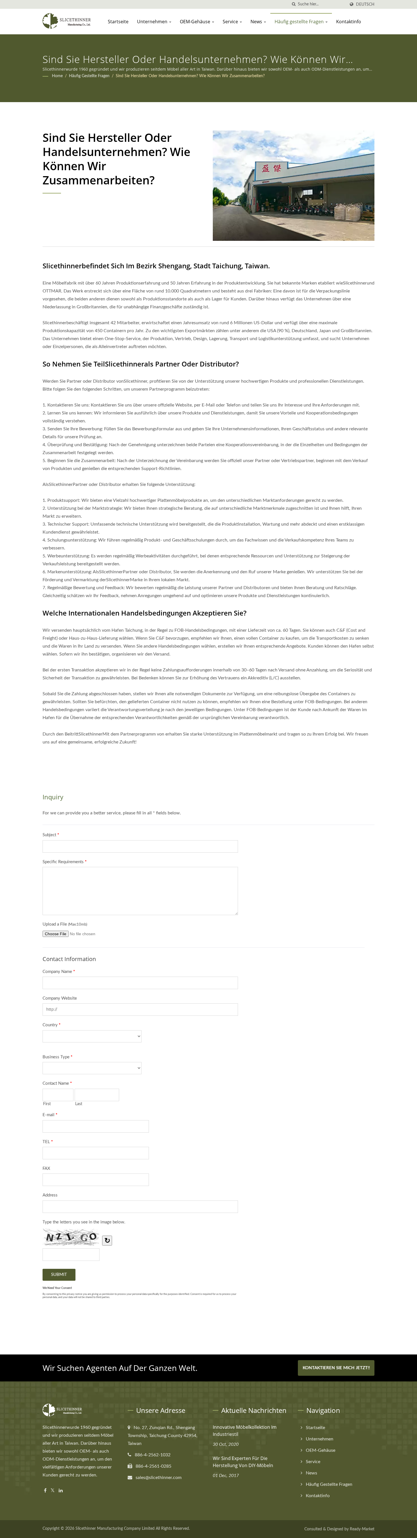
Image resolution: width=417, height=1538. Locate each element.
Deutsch (365, 4)
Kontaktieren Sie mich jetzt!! (336, 1368)
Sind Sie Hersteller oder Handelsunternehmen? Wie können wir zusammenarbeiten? (190, 76)
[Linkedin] (61, 1491)
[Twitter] (52, 1491)
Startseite (118, 21)
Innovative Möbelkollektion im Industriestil (245, 1430)
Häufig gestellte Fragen (300, 21)
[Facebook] (45, 1491)
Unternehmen (153, 21)
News (256, 21)
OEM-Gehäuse (195, 21)
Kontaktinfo (348, 21)
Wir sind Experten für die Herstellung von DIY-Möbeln (243, 1462)
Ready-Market (362, 1529)
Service (231, 21)
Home (57, 76)
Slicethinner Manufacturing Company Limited (115, 1529)
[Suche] (293, 4)
